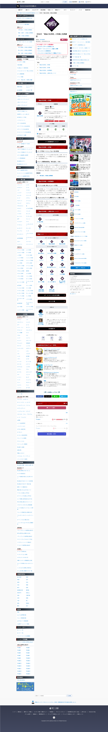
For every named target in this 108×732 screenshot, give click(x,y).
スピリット (19, 200)
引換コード (50, 9)
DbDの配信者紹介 (21, 680)
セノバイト (19, 216)
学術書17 (19, 668)
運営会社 (20, 711)
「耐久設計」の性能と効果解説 (46, 175)
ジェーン (28, 337)
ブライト (19, 211)
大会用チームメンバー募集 (23, 624)
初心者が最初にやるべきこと (23, 470)
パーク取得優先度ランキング (51, 141)
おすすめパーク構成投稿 (22, 620)
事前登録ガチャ (42, 714)
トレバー (28, 374)
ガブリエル (19, 366)
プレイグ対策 (20, 268)
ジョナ (18, 356)
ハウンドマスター (29, 234)
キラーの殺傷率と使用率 (22, 155)
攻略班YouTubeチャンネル (76, 85)
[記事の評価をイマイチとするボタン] (43, 337)
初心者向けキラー (21, 161)
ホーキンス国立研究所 (22, 435)
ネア (53, 106)
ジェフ (18, 337)
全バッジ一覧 (20, 630)
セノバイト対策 (20, 282)
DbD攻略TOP (52, 328)
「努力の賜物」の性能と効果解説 (24, 47)
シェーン (19, 387)
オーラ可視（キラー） (49, 121)
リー (18, 351)
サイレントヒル (20, 441)
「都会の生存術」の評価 (44, 67)
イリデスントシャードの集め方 (24, 542)
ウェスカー (19, 221)
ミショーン (28, 379)
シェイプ (19, 192)
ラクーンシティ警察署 (22, 444)
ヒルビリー (19, 187)
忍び (27, 605)
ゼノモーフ (19, 228)
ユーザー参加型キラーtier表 (23, 143)
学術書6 (28, 652)
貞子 (18, 218)
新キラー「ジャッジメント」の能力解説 (81, 42)
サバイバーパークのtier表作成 (24, 132)
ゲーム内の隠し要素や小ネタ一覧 (24, 570)
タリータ (19, 364)
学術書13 (19, 663)
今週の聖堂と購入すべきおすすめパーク (81, 50)
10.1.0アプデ (35, 9)
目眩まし (28, 592)
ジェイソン (19, 244)
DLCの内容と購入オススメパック (24, 501)
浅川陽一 (28, 356)
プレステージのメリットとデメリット (25, 516)
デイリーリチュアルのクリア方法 (24, 539)
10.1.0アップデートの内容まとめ (46, 46)
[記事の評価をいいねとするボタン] (51, 337)
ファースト (28, 241)
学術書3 (19, 650)
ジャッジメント (29, 244)
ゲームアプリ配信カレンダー (54, 714)
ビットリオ (28, 361)
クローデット (20, 322)
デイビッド (19, 330)
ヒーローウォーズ (48, 365)
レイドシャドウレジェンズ (50, 357)
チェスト (56, 121)
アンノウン (19, 230)
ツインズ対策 (29, 276)
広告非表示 (74, 1)
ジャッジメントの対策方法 (44, 50)
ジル (18, 353)
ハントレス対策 (29, 257)
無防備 (27, 590)
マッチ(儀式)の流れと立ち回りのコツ (25, 477)
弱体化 (27, 603)
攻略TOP (20, 9)
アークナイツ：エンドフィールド (52, 349)
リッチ (27, 230)
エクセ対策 (28, 273)
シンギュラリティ (29, 225)
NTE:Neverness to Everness (51, 372)
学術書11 (19, 660)
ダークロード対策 (20, 299)
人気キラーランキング (22, 96)
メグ (27, 319)
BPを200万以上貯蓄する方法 (23, 533)
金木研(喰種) (20, 238)
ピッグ (18, 198)
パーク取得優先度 (21, 158)
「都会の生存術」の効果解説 (45, 70)
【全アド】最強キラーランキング (24, 149)
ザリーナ (19, 345)
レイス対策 (28, 250)
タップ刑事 (19, 332)
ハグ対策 (19, 255)
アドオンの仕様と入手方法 (23, 493)
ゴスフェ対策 (29, 268)
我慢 (27, 584)
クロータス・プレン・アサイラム (24, 414)
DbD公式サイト (73, 91)
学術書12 (28, 660)
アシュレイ (19, 343)
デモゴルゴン (20, 205)
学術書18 (28, 668)
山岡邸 (18, 420)
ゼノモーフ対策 (20, 293)
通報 (67, 412)
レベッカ (19, 361)
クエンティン (29, 330)
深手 (27, 579)
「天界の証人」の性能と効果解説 (24, 29)
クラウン (28, 198)
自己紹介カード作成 (21, 117)
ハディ (18, 358)
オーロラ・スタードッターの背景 (24, 41)
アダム (18, 335)
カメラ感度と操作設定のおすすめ (24, 498)
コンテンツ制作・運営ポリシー (40, 711)
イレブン (19, 385)
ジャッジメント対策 (29, 310)
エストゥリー (29, 372)
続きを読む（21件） (51, 433)
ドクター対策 (29, 255)
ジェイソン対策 (20, 310)
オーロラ (28, 387)
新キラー (28, 9)
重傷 (18, 579)
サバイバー (72, 9)
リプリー (19, 369)
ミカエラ (28, 353)
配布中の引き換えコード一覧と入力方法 (81, 54)
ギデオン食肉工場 (21, 429)
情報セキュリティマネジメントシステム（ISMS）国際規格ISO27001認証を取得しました (55, 702)
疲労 (18, 587)
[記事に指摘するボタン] (60, 337)
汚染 (18, 600)
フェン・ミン (20, 327)
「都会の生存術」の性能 (44, 64)
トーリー (19, 377)
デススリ (19, 208)
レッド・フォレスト (21, 417)
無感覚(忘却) (20, 590)
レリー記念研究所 (21, 423)
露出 (18, 605)
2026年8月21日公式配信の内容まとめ (80, 59)
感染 (18, 603)
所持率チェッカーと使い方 (23, 114)
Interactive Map (92, 711)
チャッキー (28, 228)
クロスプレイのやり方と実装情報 (24, 504)
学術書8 (28, 655)
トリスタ (19, 213)
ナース (27, 187)
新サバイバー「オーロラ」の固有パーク (81, 48)
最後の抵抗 (19, 86)
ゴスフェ (28, 203)
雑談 (18, 612)
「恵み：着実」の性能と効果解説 (24, 53)
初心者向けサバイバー (22, 164)
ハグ (18, 190)
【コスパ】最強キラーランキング (24, 152)
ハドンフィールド (21, 426)
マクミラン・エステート (22, 399)
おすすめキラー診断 (21, 135)
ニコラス (28, 366)
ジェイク (28, 322)
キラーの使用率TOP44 (22, 170)
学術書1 (19, 647)
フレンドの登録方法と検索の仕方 (24, 512)
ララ (18, 374)
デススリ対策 (20, 273)
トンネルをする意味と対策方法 (24, 567)
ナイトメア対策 (29, 260)
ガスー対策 (19, 306)
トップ (13, 711)
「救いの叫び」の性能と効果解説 (24, 50)
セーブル (19, 372)
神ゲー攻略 (19, 12)
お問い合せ (83, 711)
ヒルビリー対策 (20, 252)
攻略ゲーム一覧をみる (80, 267)
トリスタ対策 (20, 278)
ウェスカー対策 (20, 288)
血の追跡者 (19, 90)
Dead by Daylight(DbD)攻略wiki (28, 6)
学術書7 (19, 655)
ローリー (28, 327)
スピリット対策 (20, 265)
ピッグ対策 (19, 263)
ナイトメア (28, 195)
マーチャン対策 (20, 290)
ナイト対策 (28, 288)
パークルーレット (21, 120)
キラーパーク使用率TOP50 (23, 176)
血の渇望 (19, 577)
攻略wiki (35, 714)
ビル (27, 335)
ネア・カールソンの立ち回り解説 (52, 295)
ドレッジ (28, 218)
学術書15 (19, 665)
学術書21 (19, 673)
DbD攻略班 (42, 39)
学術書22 (28, 673)
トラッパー (19, 184)
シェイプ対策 (20, 257)
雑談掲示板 (87, 9)
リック (18, 379)
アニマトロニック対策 (29, 303)
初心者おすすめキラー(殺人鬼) (24, 484)
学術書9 (19, 658)
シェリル (28, 345)
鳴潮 (45, 380)
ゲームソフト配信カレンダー (69, 714)
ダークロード (20, 234)
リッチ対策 (28, 295)
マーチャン (19, 224)
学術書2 (28, 647)
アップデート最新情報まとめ (78, 45)
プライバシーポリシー (60, 711)
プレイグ (19, 203)
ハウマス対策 (29, 299)
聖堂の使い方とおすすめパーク (24, 489)
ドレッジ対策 (29, 285)
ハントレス (28, 192)
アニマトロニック (29, 238)
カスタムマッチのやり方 (22, 557)
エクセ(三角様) (29, 208)
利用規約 (51, 711)
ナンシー (19, 340)
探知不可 (19, 592)
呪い (27, 600)
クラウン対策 (29, 263)
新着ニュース (80, 714)
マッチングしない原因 (22, 554)
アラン (27, 369)
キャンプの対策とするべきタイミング (25, 564)
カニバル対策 (20, 260)
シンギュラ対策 (29, 290)
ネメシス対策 (29, 278)
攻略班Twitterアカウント (75, 80)
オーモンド (19, 432)
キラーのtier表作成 (21, 123)
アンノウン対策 (20, 295)
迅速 (18, 595)
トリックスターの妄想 (22, 459)
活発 (18, 598)
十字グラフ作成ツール (22, 111)
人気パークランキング (22, 102)
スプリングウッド (21, 408)
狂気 (27, 582)
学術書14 (28, 663)
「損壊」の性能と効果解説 (78, 62)
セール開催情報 (20, 73)
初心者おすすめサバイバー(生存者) (25, 481)
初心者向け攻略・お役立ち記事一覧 (25, 465)
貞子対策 (19, 285)
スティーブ (28, 340)
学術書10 (28, 658)
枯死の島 (19, 450)
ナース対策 (28, 252)
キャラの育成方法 (21, 473)
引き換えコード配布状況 (22, 67)
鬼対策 (27, 270)
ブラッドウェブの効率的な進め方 (24, 536)
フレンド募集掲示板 (21, 618)
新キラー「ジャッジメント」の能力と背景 (48, 48)
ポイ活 (82, 1)
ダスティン (28, 382)
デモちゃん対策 (20, 270)
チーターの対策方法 (21, 551)
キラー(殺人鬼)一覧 (76, 56)
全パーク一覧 (52, 301)
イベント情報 (20, 76)
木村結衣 (28, 343)
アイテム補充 (61, 121)
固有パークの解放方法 (22, 487)
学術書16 (28, 665)
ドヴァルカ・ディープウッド (23, 456)
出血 (18, 584)
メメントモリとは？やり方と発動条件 (25, 523)
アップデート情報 (21, 61)
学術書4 (28, 650)
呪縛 (27, 577)
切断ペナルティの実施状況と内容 (24, 560)
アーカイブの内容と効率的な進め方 (25, 642)
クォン (27, 385)
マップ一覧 (19, 393)
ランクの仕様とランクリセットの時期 (25, 508)
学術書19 (19, 671)
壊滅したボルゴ (20, 453)
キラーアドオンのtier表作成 (23, 126)
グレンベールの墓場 (21, 438)
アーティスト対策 (29, 282)
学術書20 (28, 671)
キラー (65, 9)
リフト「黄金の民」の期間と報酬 (24, 79)
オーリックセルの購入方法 (23, 519)
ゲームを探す (28, 714)
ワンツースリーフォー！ (29, 86)
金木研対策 (19, 303)
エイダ (27, 358)
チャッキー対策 (29, 293)
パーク (80, 9)
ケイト (27, 332)
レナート (28, 364)
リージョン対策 (29, 265)
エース (27, 324)
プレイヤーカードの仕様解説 (23, 636)
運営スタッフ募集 (28, 711)
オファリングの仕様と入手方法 (24, 495)
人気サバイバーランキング (23, 99)
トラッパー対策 (20, 250)
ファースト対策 (29, 306)
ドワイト (19, 319)
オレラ (27, 377)
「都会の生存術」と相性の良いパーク (47, 73)
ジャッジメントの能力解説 (23, 24)
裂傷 (27, 598)
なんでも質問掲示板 (21, 615)
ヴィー (18, 382)
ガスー (18, 241)
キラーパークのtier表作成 (23, 129)
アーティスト (29, 216)
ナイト (27, 221)
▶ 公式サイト (73, 293)
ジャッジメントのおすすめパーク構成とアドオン (49, 53)
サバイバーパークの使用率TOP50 (24, 173)
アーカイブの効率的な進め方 (23, 545)
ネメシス (28, 213)
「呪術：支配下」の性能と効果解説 (25, 32)
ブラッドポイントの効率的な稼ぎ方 (25, 530)
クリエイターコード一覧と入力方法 (25, 70)
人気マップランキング (22, 105)
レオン (27, 351)
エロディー (28, 348)
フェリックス (20, 348)
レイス (27, 184)
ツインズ (28, 211)
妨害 (27, 587)
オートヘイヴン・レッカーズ (23, 402)
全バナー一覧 (20, 633)
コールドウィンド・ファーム (23, 405)
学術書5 (19, 652)
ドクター (28, 190)
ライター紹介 (73, 74)
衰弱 (18, 582)
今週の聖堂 (42, 9)
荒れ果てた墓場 (20, 447)
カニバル (19, 195)
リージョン (28, 200)
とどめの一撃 (29, 90)
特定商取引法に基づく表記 (73, 711)
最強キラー (57, 9)
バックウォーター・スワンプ (23, 411)
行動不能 (28, 595)
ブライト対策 (20, 276)
